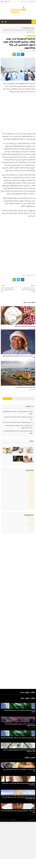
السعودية (21, 83)
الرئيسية (32, 28)
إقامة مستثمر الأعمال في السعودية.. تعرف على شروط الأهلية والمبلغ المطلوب (17, 412)
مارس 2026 (31, 478)
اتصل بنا (21, 1)
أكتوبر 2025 (31, 488)
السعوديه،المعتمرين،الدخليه (27, 275)
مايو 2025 (31, 498)
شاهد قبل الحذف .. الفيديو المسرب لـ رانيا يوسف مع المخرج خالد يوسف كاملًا (19, 770)
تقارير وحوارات (30, 519)
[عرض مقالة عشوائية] (2, 22)
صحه (32, 527)
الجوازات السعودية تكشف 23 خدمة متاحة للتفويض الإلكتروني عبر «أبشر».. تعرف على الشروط (18, 750)
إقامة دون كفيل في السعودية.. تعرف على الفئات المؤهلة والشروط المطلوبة (18, 432)
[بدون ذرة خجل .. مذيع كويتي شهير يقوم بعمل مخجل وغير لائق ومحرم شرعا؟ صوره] (18, 806)
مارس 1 (32, 507)
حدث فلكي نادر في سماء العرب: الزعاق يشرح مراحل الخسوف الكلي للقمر (19, 356)
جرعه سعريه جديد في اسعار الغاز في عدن (25, 387)
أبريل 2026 (31, 476)
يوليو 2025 (31, 494)
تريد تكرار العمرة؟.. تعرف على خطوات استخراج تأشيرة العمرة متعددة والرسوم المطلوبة (18, 426)
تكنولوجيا (31, 521)
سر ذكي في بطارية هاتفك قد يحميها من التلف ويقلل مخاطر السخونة (17, 422)
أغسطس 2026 (30, 472)
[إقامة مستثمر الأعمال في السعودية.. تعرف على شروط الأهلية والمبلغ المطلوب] (18, 706)
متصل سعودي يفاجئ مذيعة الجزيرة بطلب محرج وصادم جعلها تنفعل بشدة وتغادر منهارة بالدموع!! (18, 797)
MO (33, 51)
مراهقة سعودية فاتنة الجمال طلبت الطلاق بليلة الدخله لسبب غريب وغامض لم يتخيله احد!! (18, 784)
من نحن (25, 1)
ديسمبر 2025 (30, 484)
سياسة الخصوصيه (31, 1)
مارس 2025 (31, 502)
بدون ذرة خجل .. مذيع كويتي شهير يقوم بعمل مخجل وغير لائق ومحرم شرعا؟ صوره (18, 811)
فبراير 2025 (31, 503)
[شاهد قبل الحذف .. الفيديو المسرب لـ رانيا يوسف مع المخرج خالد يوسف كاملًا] (18, 765)
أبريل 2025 (31, 500)
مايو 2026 (31, 474)
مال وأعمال (31, 529)
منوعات (32, 531)
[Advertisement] (18, 113)
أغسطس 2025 (30, 492)
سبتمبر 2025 (30, 490)
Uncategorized (26, 28)
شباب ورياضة (30, 525)
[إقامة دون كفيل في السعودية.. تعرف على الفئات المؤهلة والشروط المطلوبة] (18, 733)
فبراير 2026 (31, 480)
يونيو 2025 (31, 496)
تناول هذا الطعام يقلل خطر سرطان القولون (24, 326)
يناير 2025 (31, 505)
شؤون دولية (31, 523)
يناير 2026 (31, 482)
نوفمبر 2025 (31, 486)
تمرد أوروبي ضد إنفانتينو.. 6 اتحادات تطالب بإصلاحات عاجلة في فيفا (18, 418)
